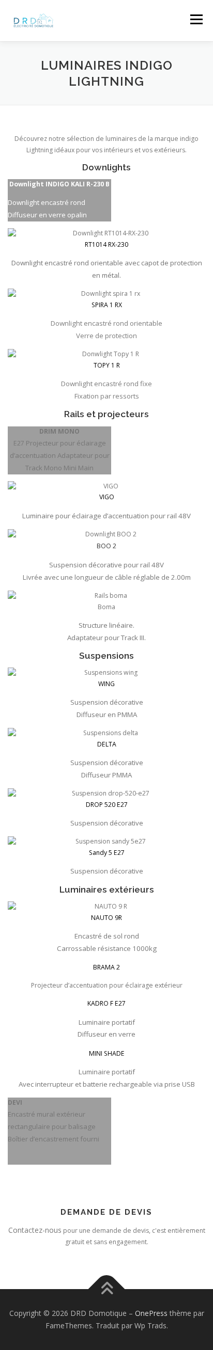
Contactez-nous (35, 1230)
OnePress (151, 1313)
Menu (195, 19)
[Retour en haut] (106, 1289)
